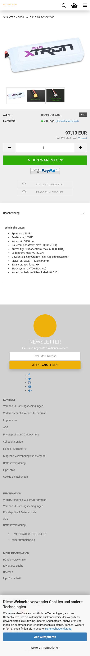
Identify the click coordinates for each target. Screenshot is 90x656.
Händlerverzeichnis (14, 559)
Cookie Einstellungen (15, 476)
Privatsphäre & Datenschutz (19, 512)
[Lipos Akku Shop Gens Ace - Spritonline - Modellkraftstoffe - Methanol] (8, 5)
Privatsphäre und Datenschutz (21, 434)
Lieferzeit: (9, 121)
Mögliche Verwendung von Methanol (24, 455)
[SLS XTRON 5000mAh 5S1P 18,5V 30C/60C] (45, 54)
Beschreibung (11, 212)
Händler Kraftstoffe (14, 448)
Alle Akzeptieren (45, 637)
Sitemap (8, 572)
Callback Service (13, 441)
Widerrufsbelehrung (23, 539)
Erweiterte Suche (13, 565)
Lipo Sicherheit (12, 578)
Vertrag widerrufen (30, 534)
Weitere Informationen (45, 647)
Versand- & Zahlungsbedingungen (23, 406)
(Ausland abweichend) (67, 121)
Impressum (10, 420)
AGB (5, 427)
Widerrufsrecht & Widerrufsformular (24, 413)
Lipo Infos (9, 470)
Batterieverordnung (14, 463)
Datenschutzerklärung (58, 628)
